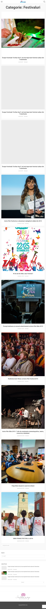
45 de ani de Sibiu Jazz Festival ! (23, 273)
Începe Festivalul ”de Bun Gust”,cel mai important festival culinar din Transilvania (23, 566)
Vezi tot (22, 582)
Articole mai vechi (6, 545)
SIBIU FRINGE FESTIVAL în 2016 (23, 538)
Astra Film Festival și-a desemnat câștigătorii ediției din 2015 (23, 221)
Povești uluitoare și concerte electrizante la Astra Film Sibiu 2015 (23, 326)
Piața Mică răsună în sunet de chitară (23, 486)
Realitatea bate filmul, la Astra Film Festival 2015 (23, 379)
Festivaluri (26, 116)
